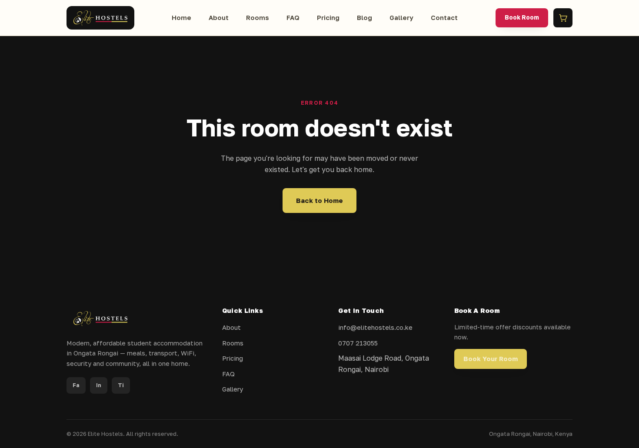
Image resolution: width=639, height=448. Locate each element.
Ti (121, 385)
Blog (364, 17)
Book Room (522, 17)
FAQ (293, 17)
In (98, 385)
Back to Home (319, 200)
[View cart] (562, 17)
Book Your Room (490, 358)
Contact (444, 17)
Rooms (257, 17)
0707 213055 (358, 343)
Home (181, 17)
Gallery (401, 17)
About (219, 17)
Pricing (328, 17)
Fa (76, 385)
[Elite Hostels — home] (100, 18)
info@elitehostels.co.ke (375, 327)
